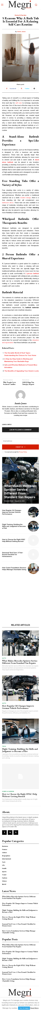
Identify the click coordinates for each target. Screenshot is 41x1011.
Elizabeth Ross (8, 501)
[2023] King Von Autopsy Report (28, 383)
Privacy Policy (23, 452)
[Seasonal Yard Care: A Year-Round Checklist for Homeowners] (33, 554)
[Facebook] (4, 832)
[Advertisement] (20, 598)
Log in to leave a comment (20, 430)
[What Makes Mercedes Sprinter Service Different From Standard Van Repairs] (20, 480)
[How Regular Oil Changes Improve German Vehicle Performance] (33, 512)
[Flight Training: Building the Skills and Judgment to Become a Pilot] (33, 526)
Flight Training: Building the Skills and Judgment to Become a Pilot (14, 526)
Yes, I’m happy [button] (24, 1008)
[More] (34, 89)
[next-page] (35, 460)
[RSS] (10, 832)
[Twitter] (15, 832)
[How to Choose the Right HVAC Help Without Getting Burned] (33, 540)
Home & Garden (20, 15)
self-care (18, 103)
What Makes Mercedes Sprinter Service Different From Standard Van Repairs (20, 491)
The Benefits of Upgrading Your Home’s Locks (21, 371)
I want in (19, 447)
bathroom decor (7, 203)
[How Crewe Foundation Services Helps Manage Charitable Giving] (33, 568)
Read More (34, 1008)
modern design (25, 198)
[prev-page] (31, 460)
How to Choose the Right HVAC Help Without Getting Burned (13, 540)
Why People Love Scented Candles (9, 383)
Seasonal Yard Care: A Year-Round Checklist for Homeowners (12, 554)
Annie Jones (21, 31)
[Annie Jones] (20, 395)
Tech (4, 746)
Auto (4, 658)
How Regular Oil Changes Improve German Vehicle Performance (11, 512)
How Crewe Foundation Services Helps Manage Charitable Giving (14, 568)
